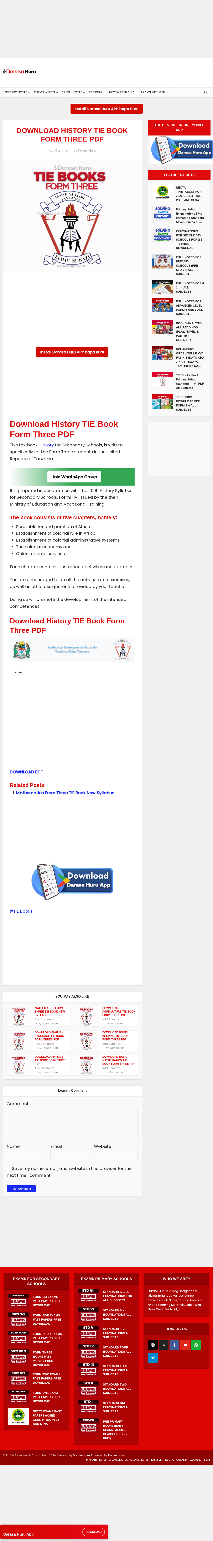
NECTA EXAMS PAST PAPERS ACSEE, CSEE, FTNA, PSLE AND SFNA (47, 1417)
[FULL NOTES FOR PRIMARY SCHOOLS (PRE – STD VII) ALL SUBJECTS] (164, 261)
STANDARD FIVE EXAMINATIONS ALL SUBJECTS (117, 1333)
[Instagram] (153, 1345)
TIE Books (23, 911)
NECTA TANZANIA (122, 92)
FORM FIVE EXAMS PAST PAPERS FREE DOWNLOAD (47, 1319)
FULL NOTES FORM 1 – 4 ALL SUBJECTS (190, 287)
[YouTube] (185, 1345)
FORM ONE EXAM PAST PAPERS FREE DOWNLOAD (47, 1397)
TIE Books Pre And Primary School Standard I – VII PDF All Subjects (190, 381)
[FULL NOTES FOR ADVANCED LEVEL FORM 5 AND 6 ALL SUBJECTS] (164, 305)
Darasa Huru (87, 150)
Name (13, 1146)
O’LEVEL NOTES (44, 92)
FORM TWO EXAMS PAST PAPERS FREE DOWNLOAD (47, 1378)
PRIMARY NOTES (15, 92)
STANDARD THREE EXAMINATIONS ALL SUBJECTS (117, 1370)
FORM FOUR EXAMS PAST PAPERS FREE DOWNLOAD (47, 1338)
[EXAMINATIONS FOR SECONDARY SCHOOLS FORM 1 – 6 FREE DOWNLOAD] (164, 235)
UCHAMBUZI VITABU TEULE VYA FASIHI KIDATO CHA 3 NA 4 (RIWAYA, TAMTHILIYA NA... (190, 358)
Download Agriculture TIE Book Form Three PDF (118, 1012)
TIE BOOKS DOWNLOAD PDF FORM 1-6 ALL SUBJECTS (188, 403)
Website (102, 1146)
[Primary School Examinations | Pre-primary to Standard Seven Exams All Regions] (164, 213)
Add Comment (60, 150)
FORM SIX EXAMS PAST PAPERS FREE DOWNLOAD (47, 1301)
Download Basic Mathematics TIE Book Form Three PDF (118, 1060)
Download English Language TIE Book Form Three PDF (49, 1036)
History (47, 445)
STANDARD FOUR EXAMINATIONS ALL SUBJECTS (117, 1351)
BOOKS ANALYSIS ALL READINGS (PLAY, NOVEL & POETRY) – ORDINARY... (189, 332)
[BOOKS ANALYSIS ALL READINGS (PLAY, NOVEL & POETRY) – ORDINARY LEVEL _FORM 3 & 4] (164, 327)
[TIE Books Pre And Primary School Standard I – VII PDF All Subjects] (164, 379)
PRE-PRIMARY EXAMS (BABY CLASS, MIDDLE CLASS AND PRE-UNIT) (115, 1430)
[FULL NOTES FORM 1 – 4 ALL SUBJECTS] (164, 287)
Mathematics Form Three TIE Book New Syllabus (65, 793)
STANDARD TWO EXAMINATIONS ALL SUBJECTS (117, 1388)
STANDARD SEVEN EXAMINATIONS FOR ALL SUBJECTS (117, 1296)
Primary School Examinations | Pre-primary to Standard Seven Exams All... (190, 216)
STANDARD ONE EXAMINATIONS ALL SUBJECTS (117, 1407)
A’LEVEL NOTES (72, 92)
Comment (17, 1104)
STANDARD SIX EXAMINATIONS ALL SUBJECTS (117, 1314)
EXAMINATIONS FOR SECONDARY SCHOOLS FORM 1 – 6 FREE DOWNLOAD (189, 240)
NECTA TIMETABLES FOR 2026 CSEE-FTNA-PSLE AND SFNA (189, 194)
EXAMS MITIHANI (153, 92)
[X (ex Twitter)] (163, 1345)
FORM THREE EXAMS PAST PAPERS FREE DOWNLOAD (43, 1359)
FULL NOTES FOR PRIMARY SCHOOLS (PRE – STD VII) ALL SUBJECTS (189, 266)
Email (56, 1146)
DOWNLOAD (94, 1532)
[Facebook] (174, 1345)
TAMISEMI (96, 92)
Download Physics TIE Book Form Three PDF (51, 1060)
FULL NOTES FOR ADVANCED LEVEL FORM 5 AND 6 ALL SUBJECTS (189, 308)
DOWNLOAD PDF (26, 772)
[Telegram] (153, 1358)
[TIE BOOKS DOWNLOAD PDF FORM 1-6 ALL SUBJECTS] (164, 401)
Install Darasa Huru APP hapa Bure (107, 108)
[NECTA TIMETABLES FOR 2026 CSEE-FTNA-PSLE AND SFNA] (164, 192)
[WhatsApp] (196, 1345)
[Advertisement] (106, 29)
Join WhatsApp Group (74, 477)
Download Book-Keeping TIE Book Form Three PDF (115, 1036)
